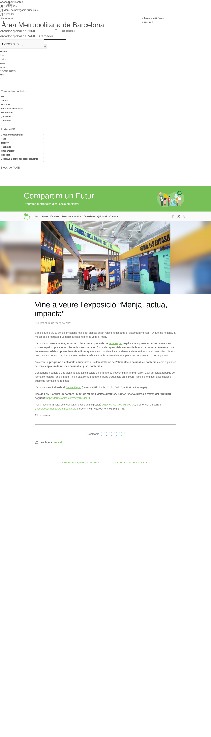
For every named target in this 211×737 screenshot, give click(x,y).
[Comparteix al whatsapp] (123, 434)
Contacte (6, 120)
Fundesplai (115, 343)
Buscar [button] (147, 18)
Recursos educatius (12, 108)
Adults (4, 100)
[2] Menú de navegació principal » (19, 10)
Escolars (5, 104)
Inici (3, 96)
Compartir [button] (148, 22)
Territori (5, 143)
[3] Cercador (7, 14)
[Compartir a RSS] (184, 216)
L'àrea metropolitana (12, 134)
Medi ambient (8, 151)
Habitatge (6, 147)
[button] (52, 18)
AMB (3, 139)
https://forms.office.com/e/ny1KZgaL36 (68, 398)
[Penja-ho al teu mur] (103, 434)
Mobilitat (5, 155)
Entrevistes (7, 112)
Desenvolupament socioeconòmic (19, 159)
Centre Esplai (73, 387)
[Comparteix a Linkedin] (113, 434)
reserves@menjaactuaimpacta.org (56, 408)
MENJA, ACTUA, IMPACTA (118, 404)
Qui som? (6, 116)
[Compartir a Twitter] (178, 216)
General (57, 442)
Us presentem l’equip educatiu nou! (79, 462)
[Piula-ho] (108, 434)
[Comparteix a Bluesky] (118, 434)
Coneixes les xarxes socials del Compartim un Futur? (136, 462)
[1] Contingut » (8, 6)
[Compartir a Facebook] (173, 216)
